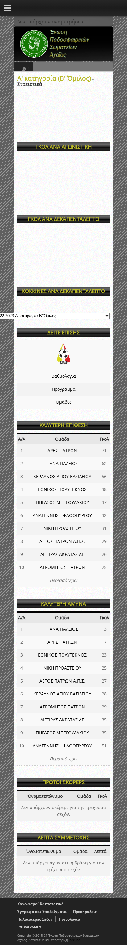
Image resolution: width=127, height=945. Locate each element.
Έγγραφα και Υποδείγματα (42, 911)
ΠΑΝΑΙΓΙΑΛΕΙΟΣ (62, 463)
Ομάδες (64, 402)
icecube (74, 940)
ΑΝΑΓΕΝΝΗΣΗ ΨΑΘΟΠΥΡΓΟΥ (62, 515)
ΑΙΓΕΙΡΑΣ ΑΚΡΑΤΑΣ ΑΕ (62, 554)
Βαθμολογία (63, 376)
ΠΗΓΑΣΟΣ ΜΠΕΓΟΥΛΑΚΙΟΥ (62, 502)
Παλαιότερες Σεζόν (34, 919)
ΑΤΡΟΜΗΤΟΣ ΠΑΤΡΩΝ (62, 567)
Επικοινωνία (29, 927)
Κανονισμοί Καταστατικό (40, 903)
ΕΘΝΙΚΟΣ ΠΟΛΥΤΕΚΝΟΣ (62, 489)
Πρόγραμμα (64, 389)
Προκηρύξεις (85, 911)
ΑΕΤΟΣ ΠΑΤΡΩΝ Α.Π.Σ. (62, 541)
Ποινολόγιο (69, 919)
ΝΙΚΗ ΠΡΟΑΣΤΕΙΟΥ (62, 528)
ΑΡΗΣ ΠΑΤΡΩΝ (62, 450)
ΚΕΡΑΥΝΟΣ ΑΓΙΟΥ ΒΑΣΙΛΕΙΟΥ (62, 476)
